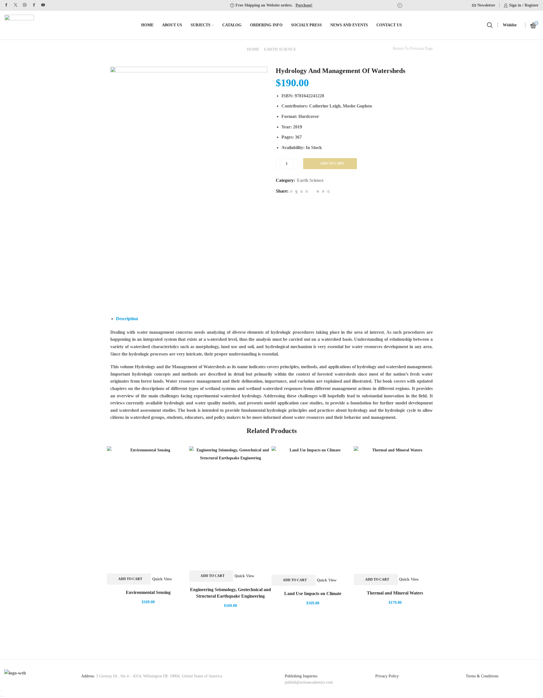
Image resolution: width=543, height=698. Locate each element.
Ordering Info (266, 25)
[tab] (127, 318)
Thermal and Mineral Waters (395, 593)
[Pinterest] (306, 191)
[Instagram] (25, 5)
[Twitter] (16, 5)
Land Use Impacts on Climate (312, 593)
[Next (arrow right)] (2, 696)
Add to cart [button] (130, 579)
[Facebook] (6, 5)
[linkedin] (317, 191)
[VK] (301, 191)
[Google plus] (34, 5)
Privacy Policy (387, 676)
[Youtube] (43, 5)
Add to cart (332, 163)
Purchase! (304, 5)
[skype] (327, 191)
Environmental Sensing (148, 592)
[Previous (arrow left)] (0, 696)
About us (172, 25)
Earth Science (280, 49)
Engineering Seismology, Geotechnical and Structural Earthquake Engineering (230, 593)
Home (147, 25)
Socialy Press (306, 25)
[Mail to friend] (312, 191)
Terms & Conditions (482, 676)
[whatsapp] (323, 191)
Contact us (389, 25)
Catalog (232, 25)
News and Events (349, 25)
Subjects (200, 25)
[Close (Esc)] (0, 690)
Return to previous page (413, 49)
